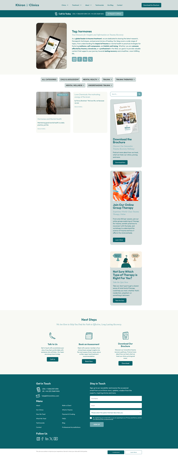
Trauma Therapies (124, 79)
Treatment (75, 5)
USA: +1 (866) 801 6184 (79, 14)
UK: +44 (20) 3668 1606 (96, 14)
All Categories (49, 79)
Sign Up (97, 424)
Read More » (42, 129)
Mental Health (90, 79)
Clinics (64, 5)
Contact (119, 5)
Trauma (106, 79)
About (87, 5)
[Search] (139, 94)
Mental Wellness (74, 85)
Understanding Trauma (99, 85)
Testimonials (99, 5)
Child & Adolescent (70, 79)
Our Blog (110, 5)
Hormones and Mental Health (50, 119)
